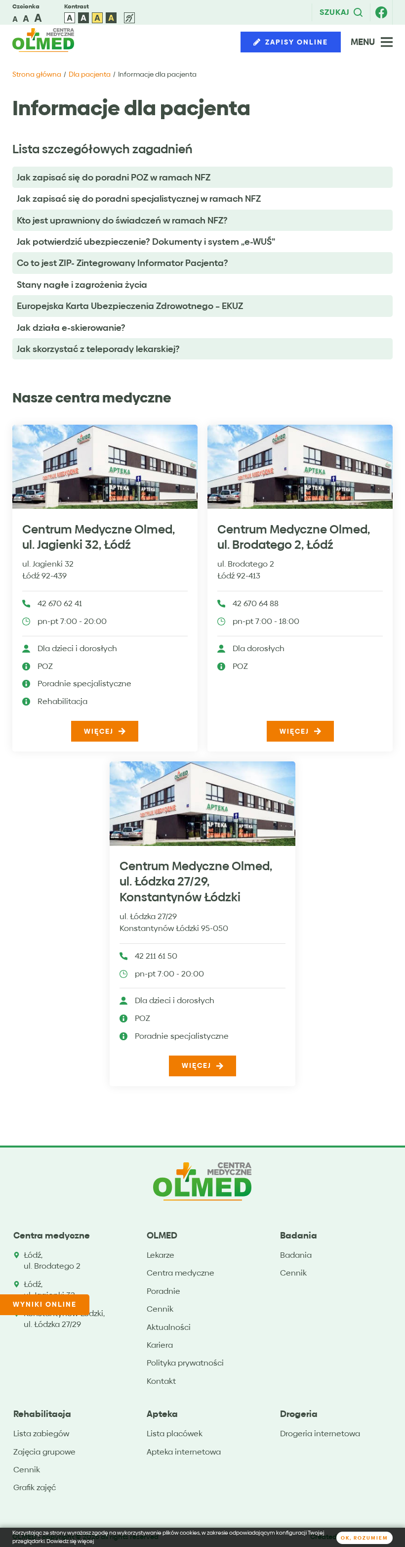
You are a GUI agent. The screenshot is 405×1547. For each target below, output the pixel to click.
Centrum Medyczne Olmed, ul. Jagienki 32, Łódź (98, 537)
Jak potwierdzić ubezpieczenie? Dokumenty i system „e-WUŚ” (146, 241)
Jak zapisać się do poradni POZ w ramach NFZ (113, 177)
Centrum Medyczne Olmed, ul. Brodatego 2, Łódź (293, 537)
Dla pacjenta (90, 74)
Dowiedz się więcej (70, 1541)
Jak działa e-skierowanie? (71, 327)
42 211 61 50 (156, 956)
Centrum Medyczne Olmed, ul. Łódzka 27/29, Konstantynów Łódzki (196, 881)
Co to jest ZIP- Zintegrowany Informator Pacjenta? (122, 263)
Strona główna (36, 74)
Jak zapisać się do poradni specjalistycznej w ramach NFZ (139, 198)
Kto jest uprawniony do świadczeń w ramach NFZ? (122, 220)
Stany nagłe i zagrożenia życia (82, 284)
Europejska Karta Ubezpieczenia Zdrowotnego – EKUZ (130, 306)
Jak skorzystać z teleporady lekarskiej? (98, 349)
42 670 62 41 (60, 604)
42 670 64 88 (256, 604)
